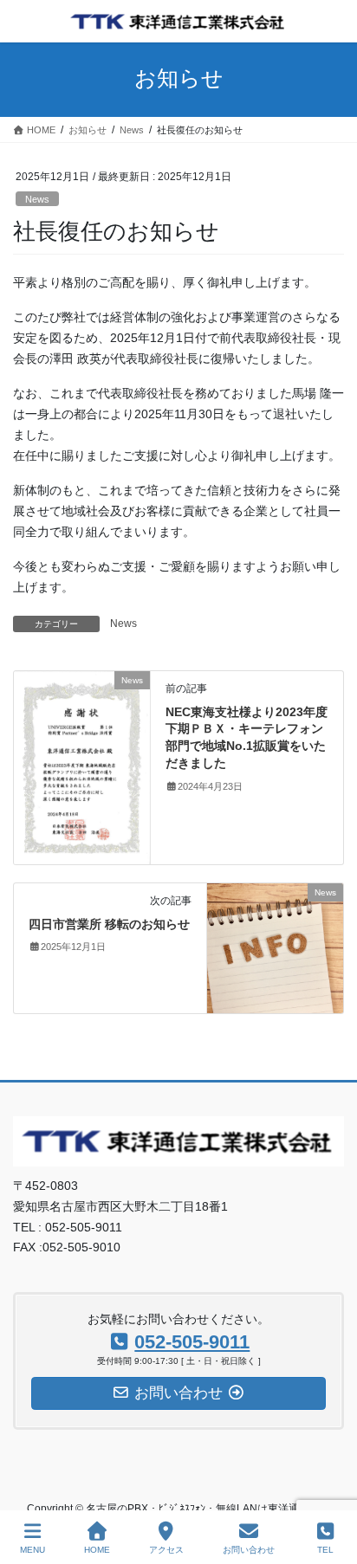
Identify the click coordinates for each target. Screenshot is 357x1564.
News (37, 199)
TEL (325, 1549)
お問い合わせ (249, 1549)
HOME (97, 1549)
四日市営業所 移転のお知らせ (109, 924)
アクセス (166, 1549)
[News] (82, 766)
